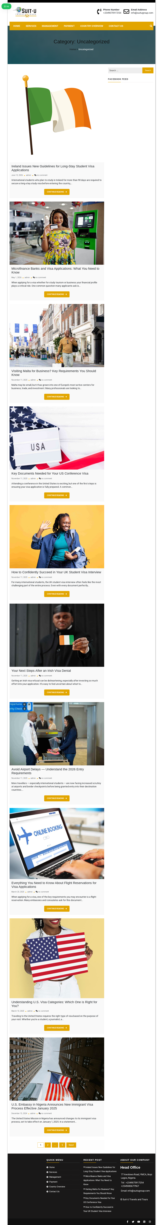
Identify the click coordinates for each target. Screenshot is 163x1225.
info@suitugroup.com (142, 12)
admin (28, 175)
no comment (42, 175)
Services (31, 26)
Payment (69, 26)
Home (16, 26)
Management (50, 26)
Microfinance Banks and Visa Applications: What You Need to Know (97, 1180)
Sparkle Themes (74, 1221)
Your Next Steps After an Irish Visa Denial (41, 670)
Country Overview (91, 26)
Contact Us (116, 26)
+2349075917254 (112, 12)
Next (71, 1145)
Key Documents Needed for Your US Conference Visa (49, 473)
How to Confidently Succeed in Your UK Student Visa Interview (56, 572)
